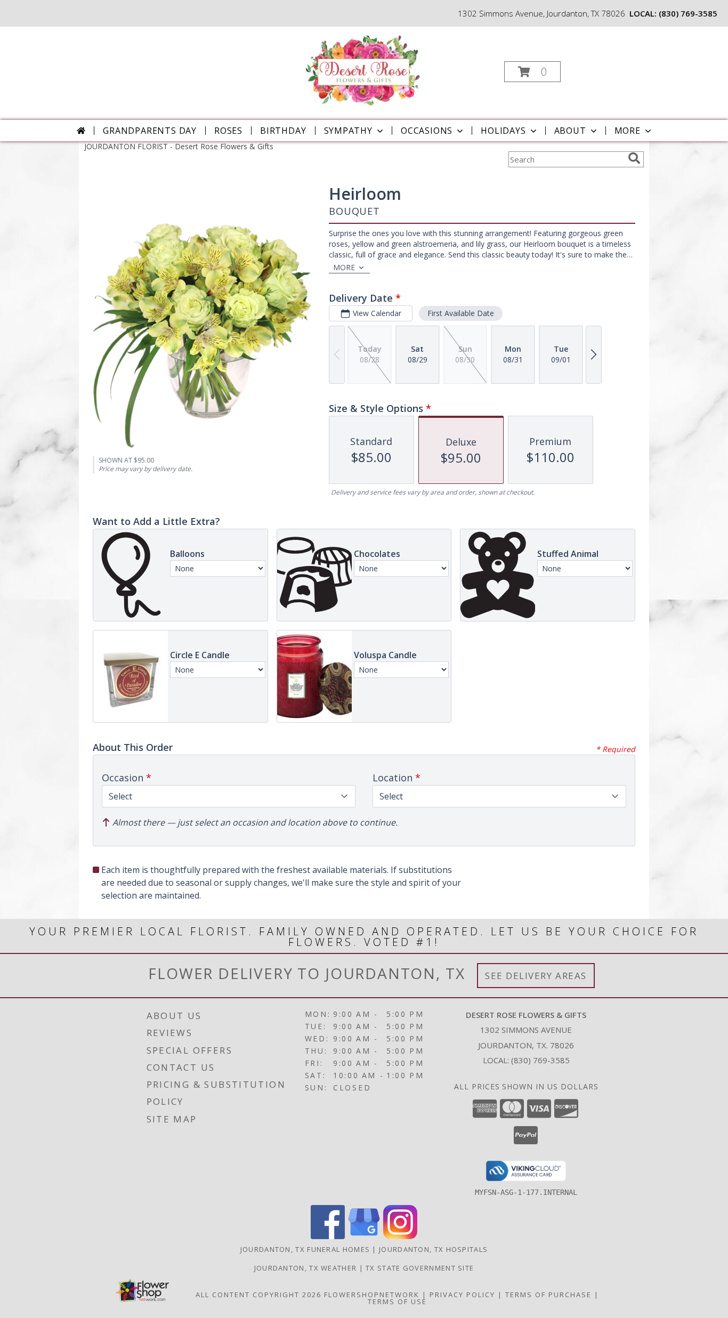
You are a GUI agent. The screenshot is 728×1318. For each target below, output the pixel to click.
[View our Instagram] (400, 1236)
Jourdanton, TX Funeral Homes (305, 1249)
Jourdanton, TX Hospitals (433, 1249)
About (570, 130)
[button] (532, 71)
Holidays (503, 130)
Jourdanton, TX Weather (305, 1268)
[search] (634, 158)
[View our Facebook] (328, 1236)
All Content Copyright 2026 (258, 1294)
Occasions (426, 130)
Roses (228, 130)
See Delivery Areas (536, 975)
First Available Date (460, 313)
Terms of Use (397, 1301)
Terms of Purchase (548, 1294)
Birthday (283, 130)
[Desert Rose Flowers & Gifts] (362, 68)
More (627, 130)
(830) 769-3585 (688, 13)
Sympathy (348, 130)
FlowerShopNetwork (371, 1294)
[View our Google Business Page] (364, 1236)
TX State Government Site (420, 1268)
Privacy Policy (462, 1294)
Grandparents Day (150, 130)
